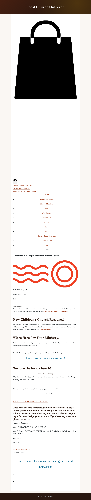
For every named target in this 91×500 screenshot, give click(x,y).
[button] (45, 99)
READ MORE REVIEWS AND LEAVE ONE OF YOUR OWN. (30, 402)
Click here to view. (45, 329)
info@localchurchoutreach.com (21, 449)
